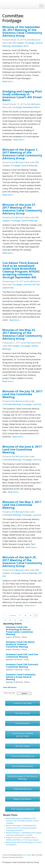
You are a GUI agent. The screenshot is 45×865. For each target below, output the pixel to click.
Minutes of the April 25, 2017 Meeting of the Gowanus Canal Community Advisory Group (22, 561)
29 (30, 615)
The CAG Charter (22, 713)
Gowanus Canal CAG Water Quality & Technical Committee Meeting (20, 644)
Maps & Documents (22, 799)
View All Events (10, 687)
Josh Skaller (27, 855)
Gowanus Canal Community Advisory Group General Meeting (20, 677)
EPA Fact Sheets (22, 746)
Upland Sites (8, 287)
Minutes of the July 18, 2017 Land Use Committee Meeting (22, 394)
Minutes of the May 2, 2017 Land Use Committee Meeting (21, 505)
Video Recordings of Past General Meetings (23, 777)
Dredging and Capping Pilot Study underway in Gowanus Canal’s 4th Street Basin (22, 95)
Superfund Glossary (22, 789)
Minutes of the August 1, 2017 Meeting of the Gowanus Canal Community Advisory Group (22, 154)
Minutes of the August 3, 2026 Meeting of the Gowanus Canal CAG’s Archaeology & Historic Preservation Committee (21, 828)
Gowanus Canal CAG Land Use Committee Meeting (22, 655)
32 (10, 620)
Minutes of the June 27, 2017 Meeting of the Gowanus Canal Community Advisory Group (22, 209)
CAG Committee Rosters (22, 766)
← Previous (12, 615)
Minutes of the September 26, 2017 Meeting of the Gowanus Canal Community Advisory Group (22, 31)
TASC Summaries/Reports (22, 809)
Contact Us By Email (22, 703)
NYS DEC (36, 284)
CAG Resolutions (22, 723)
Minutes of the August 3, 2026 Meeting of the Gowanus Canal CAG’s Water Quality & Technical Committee (22, 820)
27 (20, 615)
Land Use (27, 284)
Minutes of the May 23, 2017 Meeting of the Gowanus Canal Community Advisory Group (22, 334)
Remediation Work (20, 46)
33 (15, 620)
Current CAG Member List (22, 756)
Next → (22, 620)
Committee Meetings (11, 404)
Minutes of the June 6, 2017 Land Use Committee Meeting (22, 449)
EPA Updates (18, 43)
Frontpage (29, 43)
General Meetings (29, 165)
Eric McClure (33, 39)
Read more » (8, 81)
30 (35, 615)
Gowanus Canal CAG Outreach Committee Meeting (22, 665)
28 (25, 615)
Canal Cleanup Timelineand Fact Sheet (22, 734)
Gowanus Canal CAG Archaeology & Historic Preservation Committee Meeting (19, 631)
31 (5, 620)
